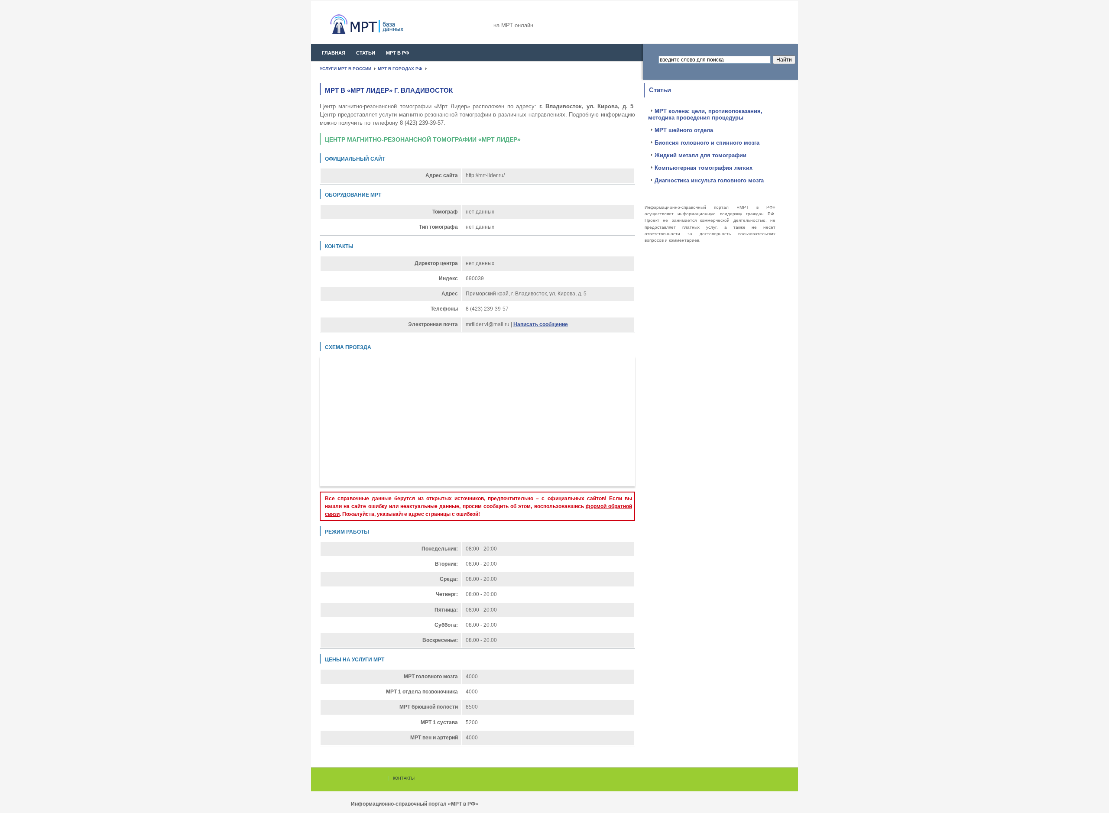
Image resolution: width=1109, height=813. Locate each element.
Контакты (404, 778)
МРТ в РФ (397, 52)
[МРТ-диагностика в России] (382, 24)
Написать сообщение (540, 324)
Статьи (365, 52)
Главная (333, 52)
